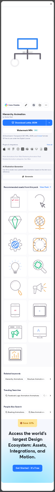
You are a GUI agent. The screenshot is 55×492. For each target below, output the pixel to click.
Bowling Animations (16, 412)
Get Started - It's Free (27, 468)
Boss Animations (37, 412)
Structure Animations (35, 379)
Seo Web (27, 159)
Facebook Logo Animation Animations (23, 395)
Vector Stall (9, 117)
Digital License (25, 138)
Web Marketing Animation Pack (30, 156)
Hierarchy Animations (14, 379)
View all (49, 145)
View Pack (44, 187)
